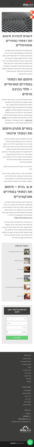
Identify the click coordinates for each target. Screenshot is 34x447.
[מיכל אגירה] (27, 270)
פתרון (7, 110)
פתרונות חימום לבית (25, 361)
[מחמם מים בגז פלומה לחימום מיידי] (27, 287)
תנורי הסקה (20, 296)
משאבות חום (20, 278)
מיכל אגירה (20, 269)
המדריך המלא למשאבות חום (16, 252)
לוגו (23, 443)
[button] (11, 3)
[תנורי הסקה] (27, 296)
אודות (29, 367)
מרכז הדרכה (27, 373)
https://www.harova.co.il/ (23, 217)
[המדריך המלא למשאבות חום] (27, 252)
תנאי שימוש (28, 376)
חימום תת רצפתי (19, 260)
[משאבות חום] (27, 278)
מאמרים (29, 382)
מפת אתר (28, 379)
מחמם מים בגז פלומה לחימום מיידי (14, 287)
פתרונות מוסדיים (26, 364)
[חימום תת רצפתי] (27, 261)
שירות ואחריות (27, 370)
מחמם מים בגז (27, 390)
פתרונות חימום (27, 359)
